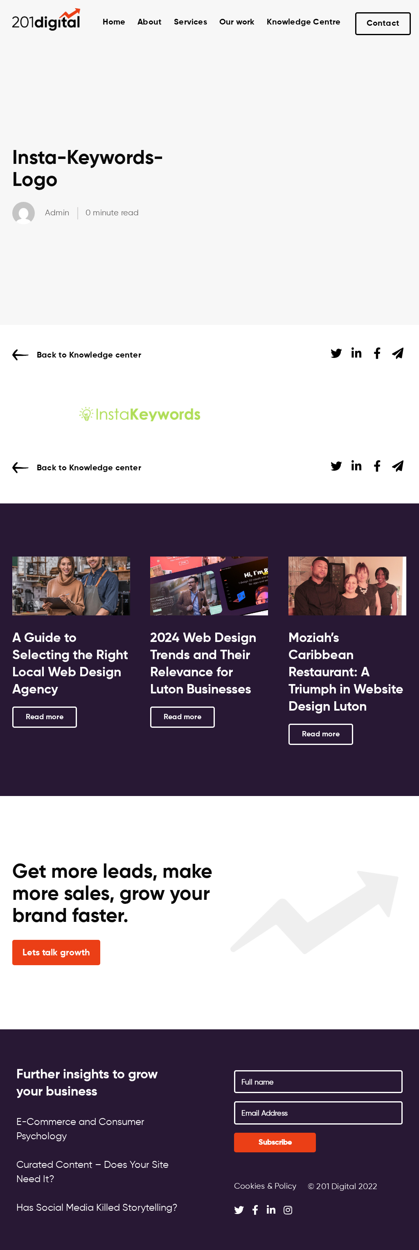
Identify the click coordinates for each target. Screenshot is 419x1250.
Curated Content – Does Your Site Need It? (92, 1172)
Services (190, 22)
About (149, 22)
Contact (383, 24)
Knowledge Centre (303, 22)
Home (114, 22)
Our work (237, 22)
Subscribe (275, 1142)
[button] (56, 953)
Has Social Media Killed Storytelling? (97, 1208)
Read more (44, 717)
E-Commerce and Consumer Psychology (80, 1129)
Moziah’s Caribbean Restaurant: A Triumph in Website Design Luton (345, 672)
